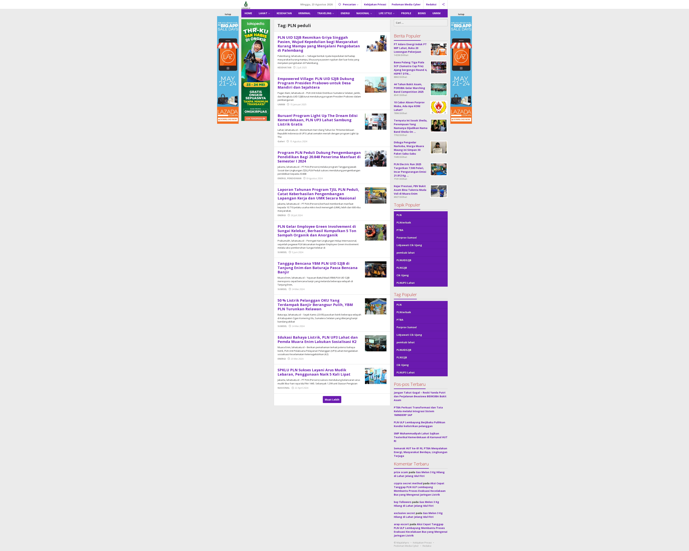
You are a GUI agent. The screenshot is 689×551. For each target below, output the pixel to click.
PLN (399, 215)
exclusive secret (404, 513)
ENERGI (282, 178)
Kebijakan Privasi (422, 542)
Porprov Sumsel (407, 237)
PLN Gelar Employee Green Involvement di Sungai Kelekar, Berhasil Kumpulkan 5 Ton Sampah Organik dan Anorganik (317, 230)
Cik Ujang (403, 275)
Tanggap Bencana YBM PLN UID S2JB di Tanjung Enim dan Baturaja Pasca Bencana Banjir (318, 267)
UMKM (281, 104)
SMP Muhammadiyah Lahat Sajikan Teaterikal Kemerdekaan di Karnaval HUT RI (420, 437)
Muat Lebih (332, 399)
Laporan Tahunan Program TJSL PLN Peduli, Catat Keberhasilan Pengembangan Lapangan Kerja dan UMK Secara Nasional (318, 194)
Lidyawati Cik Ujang (409, 245)
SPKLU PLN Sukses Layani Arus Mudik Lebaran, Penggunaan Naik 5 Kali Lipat (314, 372)
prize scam (401, 472)
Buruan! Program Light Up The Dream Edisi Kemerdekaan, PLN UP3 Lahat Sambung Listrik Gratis (318, 120)
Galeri (281, 141)
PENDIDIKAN (294, 178)
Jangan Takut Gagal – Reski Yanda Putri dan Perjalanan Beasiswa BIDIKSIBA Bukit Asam (420, 396)
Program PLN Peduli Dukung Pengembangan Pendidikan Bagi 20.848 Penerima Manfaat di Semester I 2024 (319, 157)
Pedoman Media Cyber (406, 545)
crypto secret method (408, 483)
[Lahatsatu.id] (245, 4)
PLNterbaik (404, 222)
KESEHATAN (284, 67)
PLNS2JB (402, 267)
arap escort (401, 524)
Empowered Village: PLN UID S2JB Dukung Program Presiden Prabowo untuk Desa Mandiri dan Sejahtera (316, 83)
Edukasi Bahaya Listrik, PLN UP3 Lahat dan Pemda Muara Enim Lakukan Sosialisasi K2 (318, 339)
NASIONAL (284, 387)
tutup (228, 14)
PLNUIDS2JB (404, 260)
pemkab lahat (406, 252)
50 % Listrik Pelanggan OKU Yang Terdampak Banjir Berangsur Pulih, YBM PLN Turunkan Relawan (315, 304)
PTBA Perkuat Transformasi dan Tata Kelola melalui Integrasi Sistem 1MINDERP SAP (418, 411)
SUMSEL (282, 252)
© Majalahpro (401, 542)
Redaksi (427, 545)
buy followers (402, 502)
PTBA (400, 230)
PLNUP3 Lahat (406, 282)
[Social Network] (443, 4)
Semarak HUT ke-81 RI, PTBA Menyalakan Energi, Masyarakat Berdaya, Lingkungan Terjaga (420, 452)
